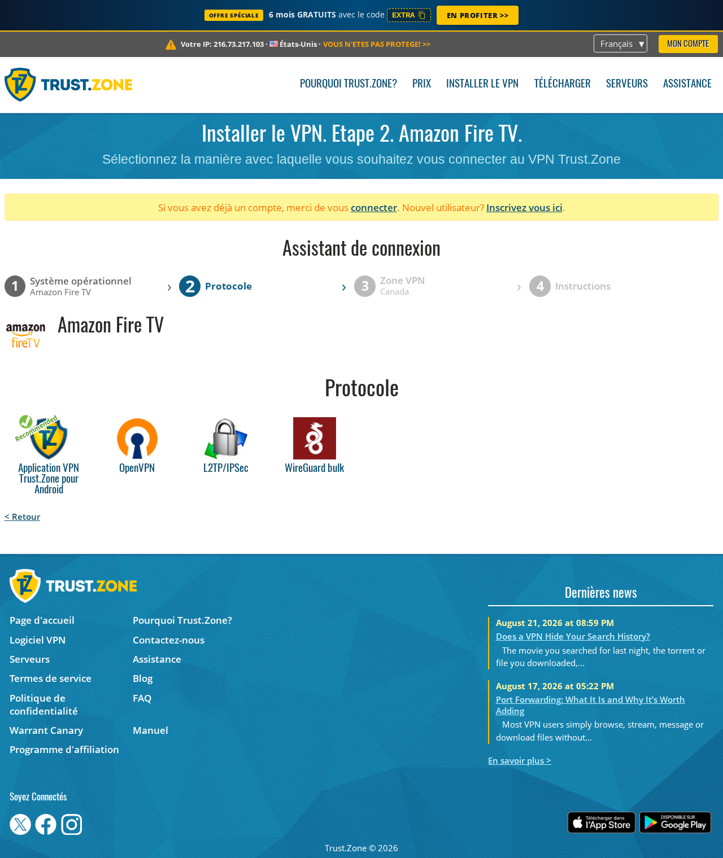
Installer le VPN (482, 84)
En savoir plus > (519, 760)
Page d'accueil (42, 620)
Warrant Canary (46, 730)
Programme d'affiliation (64, 749)
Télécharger (562, 84)
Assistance (687, 84)
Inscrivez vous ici (524, 207)
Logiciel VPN (38, 639)
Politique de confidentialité (44, 704)
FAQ (142, 697)
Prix (421, 84)
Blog (143, 678)
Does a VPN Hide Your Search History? (573, 636)
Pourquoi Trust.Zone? (348, 84)
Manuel (150, 730)
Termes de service (51, 678)
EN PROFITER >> (477, 15)
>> (376, 44)
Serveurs (627, 84)
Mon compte (688, 44)
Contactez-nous (168, 639)
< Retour (22, 516)
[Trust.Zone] (69, 84)
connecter (374, 207)
